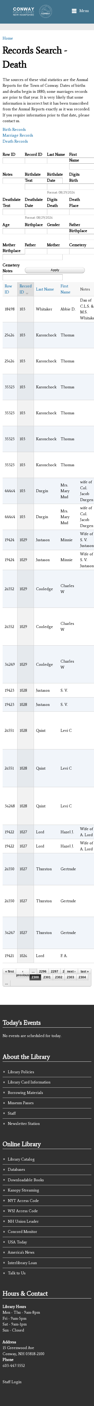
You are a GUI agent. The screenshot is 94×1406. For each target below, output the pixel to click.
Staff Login (12, 1382)
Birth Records (14, 129)
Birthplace (34, 224)
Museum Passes (21, 1103)
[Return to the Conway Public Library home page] (31, 15)
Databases (16, 1169)
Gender (53, 224)
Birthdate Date (55, 177)
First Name (74, 157)
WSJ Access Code (23, 1211)
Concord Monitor (22, 1231)
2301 (47, 977)
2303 (70, 977)
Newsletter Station (24, 1123)
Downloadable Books (26, 1180)
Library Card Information (29, 1082)
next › (71, 971)
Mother (53, 245)
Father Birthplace (78, 227)
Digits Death (52, 202)
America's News (21, 1252)
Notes (8, 174)
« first (9, 971)
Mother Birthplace (12, 248)
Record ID (33, 154)
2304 (82, 977)
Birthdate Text (33, 177)
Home (8, 38)
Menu (84, 10)
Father (30, 245)
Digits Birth (74, 177)
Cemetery (77, 245)
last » (85, 971)
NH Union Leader (23, 1221)
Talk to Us (17, 1273)
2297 (54, 971)
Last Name (56, 154)
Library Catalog (21, 1159)
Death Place (74, 202)
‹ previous (22, 973)
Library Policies (21, 1072)
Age (6, 224)
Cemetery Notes (11, 268)
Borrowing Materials (25, 1092)
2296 (42, 971)
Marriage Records (18, 135)
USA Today (17, 1242)
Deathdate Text (12, 202)
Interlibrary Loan (22, 1262)
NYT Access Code (23, 1200)
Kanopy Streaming (23, 1190)
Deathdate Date (34, 202)
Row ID (9, 154)
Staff (12, 1113)
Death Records (15, 141)
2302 (58, 977)
